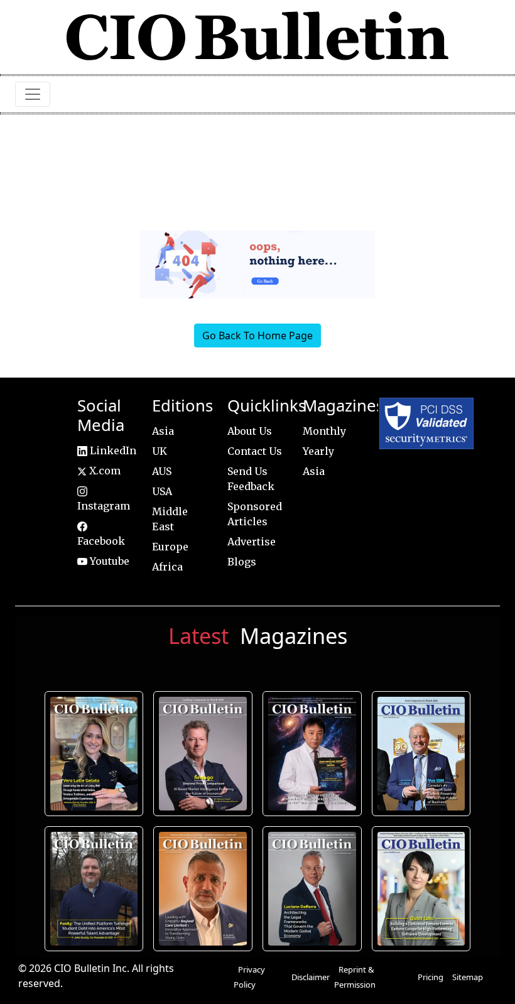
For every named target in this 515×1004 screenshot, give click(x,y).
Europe (170, 546)
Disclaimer (310, 977)
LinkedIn (111, 450)
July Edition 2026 (312, 753)
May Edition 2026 (312, 888)
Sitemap (467, 977)
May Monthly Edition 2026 (203, 888)
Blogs (241, 561)
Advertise (251, 541)
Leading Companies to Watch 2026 (203, 754)
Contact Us (254, 451)
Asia (163, 431)
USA (162, 491)
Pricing (430, 977)
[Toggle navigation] (32, 94)
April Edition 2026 (421, 888)
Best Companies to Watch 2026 (421, 754)
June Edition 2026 (93, 888)
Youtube (108, 561)
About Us (249, 431)
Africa (167, 566)
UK (159, 451)
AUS (161, 471)
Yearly (318, 451)
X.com (104, 470)
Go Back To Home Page (257, 335)
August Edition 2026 (94, 753)
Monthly (324, 431)
